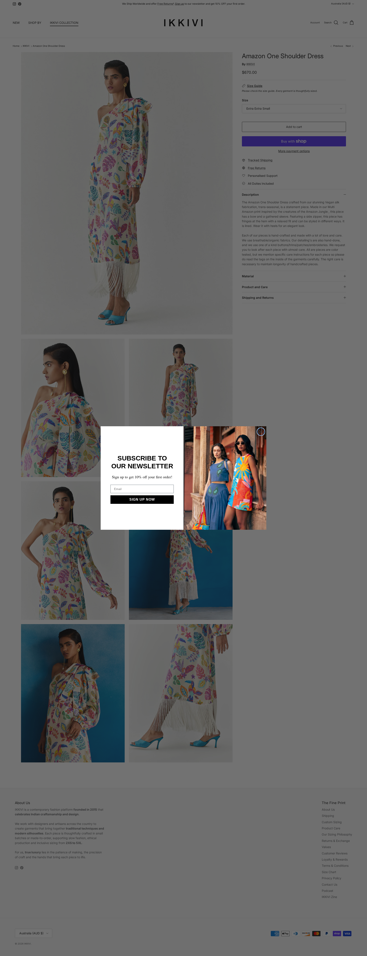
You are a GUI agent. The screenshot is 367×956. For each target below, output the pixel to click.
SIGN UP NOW (142, 499)
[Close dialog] (261, 431)
